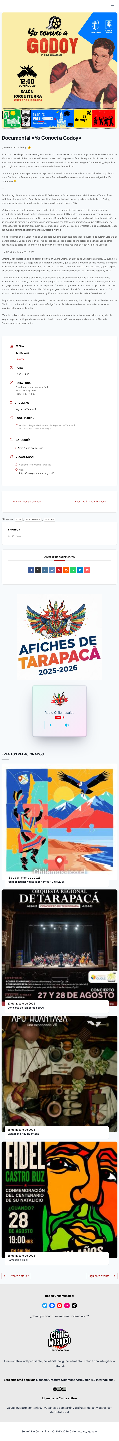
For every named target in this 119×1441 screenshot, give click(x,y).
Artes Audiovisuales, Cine (30, 448)
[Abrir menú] (112, 6)
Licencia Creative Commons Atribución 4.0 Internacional (75, 1379)
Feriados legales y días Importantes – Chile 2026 (36, 881)
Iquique (49, 519)
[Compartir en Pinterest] (59, 570)
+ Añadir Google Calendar (27, 501)
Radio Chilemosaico (59, 712)
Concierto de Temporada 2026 (25, 1007)
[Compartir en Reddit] (66, 570)
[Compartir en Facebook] (31, 570)
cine (18, 519)
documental (33, 519)
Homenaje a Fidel (17, 1259)
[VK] (52, 570)
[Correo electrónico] (87, 570)
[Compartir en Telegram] (80, 570)
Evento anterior (19, 1275)
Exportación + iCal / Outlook (90, 501)
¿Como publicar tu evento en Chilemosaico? (59, 1316)
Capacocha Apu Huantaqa (23, 1133)
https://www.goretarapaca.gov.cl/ (36, 473)
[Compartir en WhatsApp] (73, 570)
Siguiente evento (98, 1275)
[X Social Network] (38, 570)
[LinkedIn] (45, 570)
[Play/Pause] (50, 725)
